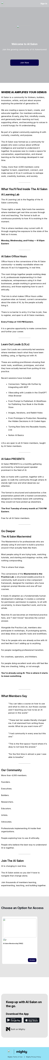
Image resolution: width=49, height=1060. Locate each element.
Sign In (43, 3)
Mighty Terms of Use (15, 1057)
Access (32, 960)
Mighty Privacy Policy (33, 1057)
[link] (19, 940)
